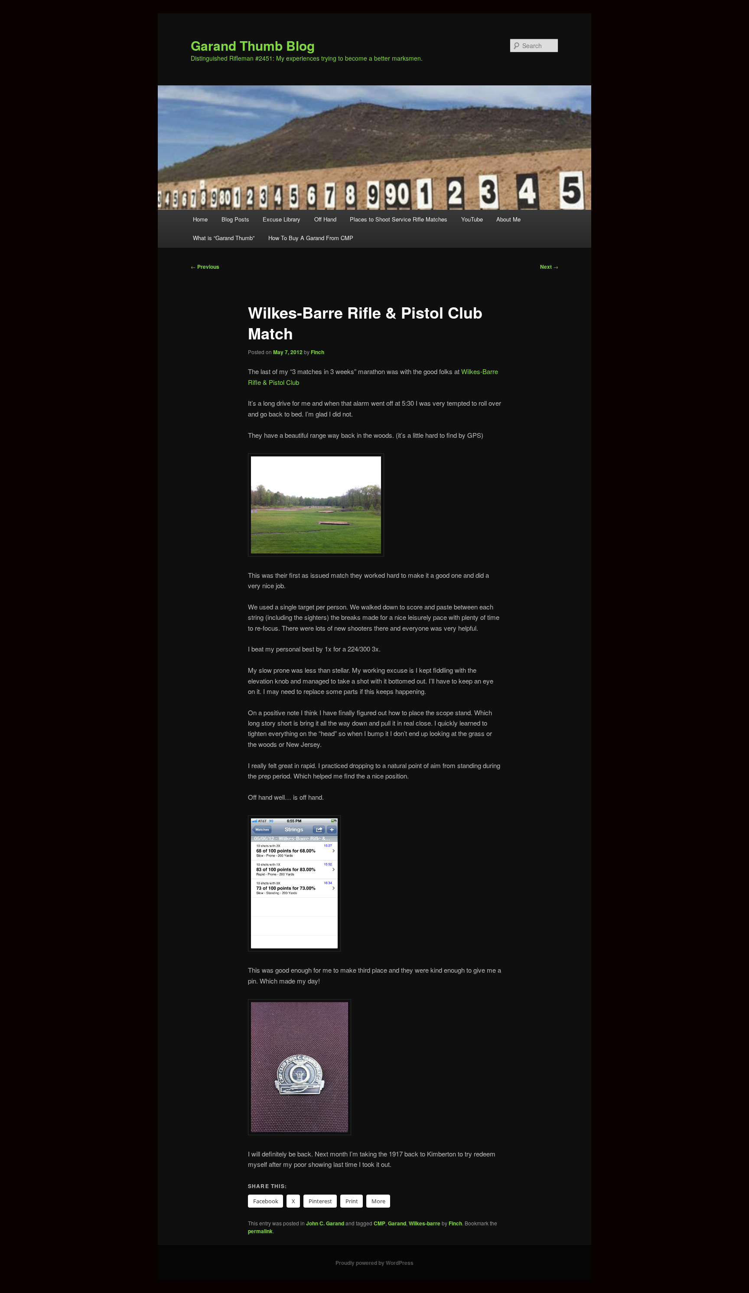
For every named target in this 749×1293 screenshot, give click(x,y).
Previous (205, 266)
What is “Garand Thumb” (223, 238)
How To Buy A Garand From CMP (310, 238)
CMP (379, 1223)
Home (200, 219)
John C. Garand (325, 1223)
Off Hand (325, 219)
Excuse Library (281, 219)
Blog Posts (235, 219)
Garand (397, 1223)
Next (549, 266)
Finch (317, 352)
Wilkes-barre (424, 1223)
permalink (260, 1231)
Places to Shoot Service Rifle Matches (398, 219)
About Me (508, 219)
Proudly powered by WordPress (374, 1263)
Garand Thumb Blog (253, 45)
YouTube (472, 219)
